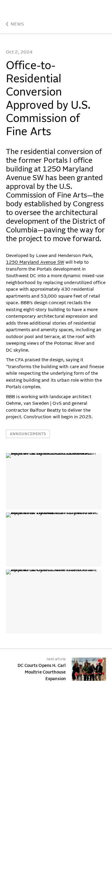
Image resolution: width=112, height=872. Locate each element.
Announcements (28, 434)
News (17, 24)
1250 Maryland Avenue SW (35, 262)
